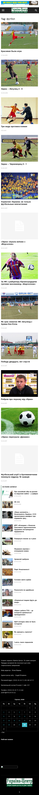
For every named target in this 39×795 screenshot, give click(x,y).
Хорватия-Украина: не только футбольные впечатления (16, 203)
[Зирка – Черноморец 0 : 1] (19, 148)
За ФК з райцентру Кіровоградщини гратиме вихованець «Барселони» (19, 282)
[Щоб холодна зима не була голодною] (7, 624)
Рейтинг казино (7, 739)
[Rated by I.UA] (9, 767)
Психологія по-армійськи (24, 590)
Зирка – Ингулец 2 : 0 (12, 89)
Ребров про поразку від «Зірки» (17, 399)
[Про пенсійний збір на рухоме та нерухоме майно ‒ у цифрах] (7, 494)
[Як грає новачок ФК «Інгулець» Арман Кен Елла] (19, 305)
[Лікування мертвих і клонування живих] (7, 551)
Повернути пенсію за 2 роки (25, 539)
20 (19, 720)
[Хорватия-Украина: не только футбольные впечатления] (19, 186)
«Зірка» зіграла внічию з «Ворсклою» (13, 243)
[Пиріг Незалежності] (7, 572)
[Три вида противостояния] (19, 110)
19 (14, 720)
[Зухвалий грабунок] (7, 561)
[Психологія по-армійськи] (7, 592)
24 (4, 725)
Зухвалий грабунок (21, 559)
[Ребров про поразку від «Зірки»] (19, 383)
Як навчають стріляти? (23, 632)
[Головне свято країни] (7, 582)
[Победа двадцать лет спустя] (19, 346)
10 (3, 716)
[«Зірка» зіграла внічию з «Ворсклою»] (19, 226)
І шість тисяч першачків (23, 642)
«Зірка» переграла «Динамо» (15, 437)
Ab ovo (17, 502)
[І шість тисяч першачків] (7, 644)
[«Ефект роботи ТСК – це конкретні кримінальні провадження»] (7, 613)
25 (9, 725)
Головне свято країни (22, 580)
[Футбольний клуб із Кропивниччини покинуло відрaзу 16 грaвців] (19, 458)
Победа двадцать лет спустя (15, 361)
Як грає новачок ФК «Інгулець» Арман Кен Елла (16, 323)
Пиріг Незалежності (21, 569)
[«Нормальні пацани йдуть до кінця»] (7, 602)
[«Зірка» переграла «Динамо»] (19, 421)
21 (24, 720)
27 (19, 725)
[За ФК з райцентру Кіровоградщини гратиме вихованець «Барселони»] (19, 266)
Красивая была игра (11, 51)
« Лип (2, 732)
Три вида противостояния (14, 126)
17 (3, 720)
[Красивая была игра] (19, 35)
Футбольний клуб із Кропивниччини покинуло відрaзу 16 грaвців (19, 475)
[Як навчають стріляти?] (7, 634)
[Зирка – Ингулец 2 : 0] (19, 73)
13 (19, 716)
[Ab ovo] (7, 504)
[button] (36, 10)
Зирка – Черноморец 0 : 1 (14, 164)
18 (9, 720)
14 (24, 716)
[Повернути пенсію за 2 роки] (7, 541)
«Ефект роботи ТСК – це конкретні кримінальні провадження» (23, 613)
